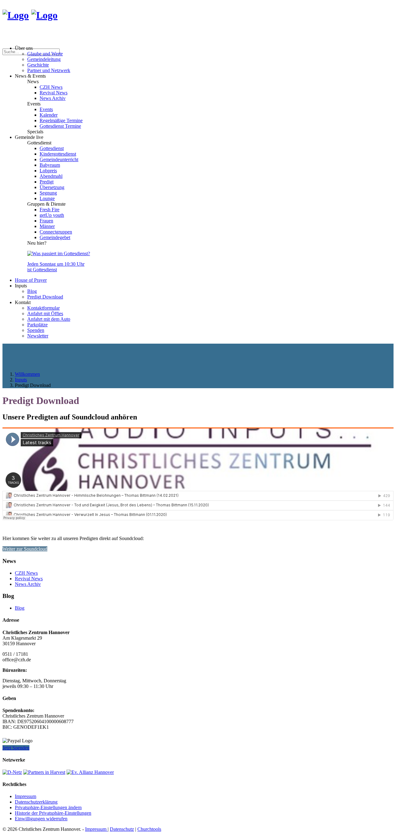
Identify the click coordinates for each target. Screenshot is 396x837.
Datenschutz (122, 829)
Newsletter (37, 335)
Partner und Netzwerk (48, 70)
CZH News (51, 87)
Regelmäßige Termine (61, 120)
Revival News (53, 92)
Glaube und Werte (45, 53)
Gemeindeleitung (44, 59)
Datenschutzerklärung (36, 802)
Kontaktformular (43, 308)
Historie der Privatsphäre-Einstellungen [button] (53, 813)
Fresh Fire (49, 209)
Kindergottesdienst (58, 154)
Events (46, 109)
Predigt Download (45, 296)
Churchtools (149, 829)
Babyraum (50, 165)
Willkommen (27, 374)
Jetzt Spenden (15, 747)
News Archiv (53, 98)
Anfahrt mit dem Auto (48, 319)
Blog (32, 291)
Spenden (35, 330)
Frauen (46, 220)
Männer (47, 226)
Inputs (21, 379)
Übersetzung (52, 187)
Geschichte (38, 64)
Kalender (49, 115)
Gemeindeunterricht (59, 159)
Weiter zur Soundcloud (24, 549)
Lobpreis (48, 170)
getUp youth (52, 215)
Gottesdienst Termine (60, 126)
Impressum (25, 796)
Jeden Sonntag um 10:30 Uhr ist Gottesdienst (55, 266)
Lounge (47, 198)
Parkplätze (37, 324)
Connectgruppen (56, 231)
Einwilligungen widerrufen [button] (41, 818)
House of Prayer (31, 280)
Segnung (48, 192)
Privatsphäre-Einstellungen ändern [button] (48, 807)
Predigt (47, 181)
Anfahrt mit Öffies (45, 313)
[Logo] (15, 15)
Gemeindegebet (55, 237)
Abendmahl (51, 176)
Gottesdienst (52, 148)
